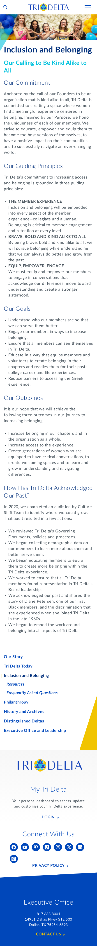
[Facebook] (14, 847)
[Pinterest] (36, 847)
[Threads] (14, 859)
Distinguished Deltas (24, 721)
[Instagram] (58, 847)
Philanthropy (16, 702)
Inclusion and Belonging (26, 676)
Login (48, 817)
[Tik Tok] (47, 847)
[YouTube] (25, 847)
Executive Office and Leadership (35, 731)
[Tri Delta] (48, 5)
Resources (16, 684)
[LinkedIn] (80, 847)
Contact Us (48, 934)
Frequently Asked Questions (32, 693)
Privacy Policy (48, 865)
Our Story (13, 657)
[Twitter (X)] (69, 847)
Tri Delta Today (18, 666)
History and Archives (24, 712)
